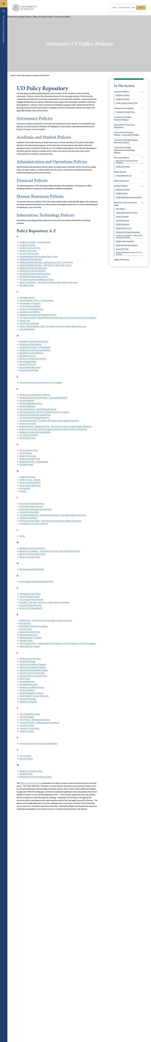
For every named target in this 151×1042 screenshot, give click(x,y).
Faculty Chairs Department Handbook (34, 395)
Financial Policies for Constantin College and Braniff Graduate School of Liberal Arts (53, 429)
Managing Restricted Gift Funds (32, 548)
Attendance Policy (26, 285)
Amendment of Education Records (33, 277)
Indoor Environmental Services (31, 503)
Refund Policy (25, 623)
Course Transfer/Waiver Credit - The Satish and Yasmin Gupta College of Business (52, 326)
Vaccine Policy (25, 756)
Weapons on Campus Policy (30, 771)
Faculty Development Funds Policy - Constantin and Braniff (43, 398)
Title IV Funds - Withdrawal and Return (34, 720)
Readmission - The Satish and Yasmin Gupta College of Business (45, 620)
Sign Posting (24, 679)
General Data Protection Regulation (124, 126)
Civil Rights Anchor (27, 298)
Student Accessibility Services (31, 687)
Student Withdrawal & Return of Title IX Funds (129, 253)
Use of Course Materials (29, 323)
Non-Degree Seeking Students (31, 569)
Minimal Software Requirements (32, 554)
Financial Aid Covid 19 (124, 228)
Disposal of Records (27, 364)
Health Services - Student (29, 480)
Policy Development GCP (29, 597)
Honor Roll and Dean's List (29, 485)
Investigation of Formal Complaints (33, 524)
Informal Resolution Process (31, 506)
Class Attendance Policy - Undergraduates (36, 300)
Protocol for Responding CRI (31, 608)
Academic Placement (28, 251)
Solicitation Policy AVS (28, 684)
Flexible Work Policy (27, 438)
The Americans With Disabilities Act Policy (36, 279)
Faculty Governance (123, 167)
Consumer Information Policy (31, 309)
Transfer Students (26, 731)
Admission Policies (123, 189)
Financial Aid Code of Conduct (126, 213)
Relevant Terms (25, 629)
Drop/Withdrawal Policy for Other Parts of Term (38, 256)
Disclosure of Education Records (32, 359)
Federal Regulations (27, 406)
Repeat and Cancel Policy (29, 632)
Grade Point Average (27, 456)
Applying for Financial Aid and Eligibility (35, 432)
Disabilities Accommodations (31, 353)
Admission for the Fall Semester (32, 271)
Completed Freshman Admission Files (34, 274)
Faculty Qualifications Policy (30, 403)
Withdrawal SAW (26, 774)
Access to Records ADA (29, 254)
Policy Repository (121, 180)
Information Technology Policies (45, 214)
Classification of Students (30, 303)
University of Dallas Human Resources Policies (126, 141)
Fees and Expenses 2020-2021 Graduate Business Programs (44, 412)
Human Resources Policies (40, 196)
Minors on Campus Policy (29, 557)
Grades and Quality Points (29, 459)
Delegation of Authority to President (33, 341)
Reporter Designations (28, 635)
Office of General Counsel (30, 783)
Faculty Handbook (26, 401)
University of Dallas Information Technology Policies (124, 150)
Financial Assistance (27, 423)
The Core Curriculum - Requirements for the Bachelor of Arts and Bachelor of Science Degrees (57, 318)
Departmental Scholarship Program (33, 670)
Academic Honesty (122, 99)
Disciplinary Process (27, 356)
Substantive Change (27, 699)
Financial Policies (32, 180)
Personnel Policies (121, 157)
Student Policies (121, 185)
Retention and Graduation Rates (125, 203)
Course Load (24, 321)
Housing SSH (24, 488)
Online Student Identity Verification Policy (36, 581)
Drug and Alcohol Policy (28, 370)
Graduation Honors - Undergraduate (33, 462)
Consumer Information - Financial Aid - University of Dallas (129, 236)
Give (141, 7)
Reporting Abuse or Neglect (30, 638)
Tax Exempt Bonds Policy (29, 714)
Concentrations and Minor (29, 306)
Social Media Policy (27, 682)
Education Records (122, 220)
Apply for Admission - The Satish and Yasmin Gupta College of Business (48, 282)
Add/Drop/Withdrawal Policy (30, 259)
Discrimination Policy (27, 362)
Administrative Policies (124, 108)
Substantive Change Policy (125, 112)
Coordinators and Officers (29, 312)
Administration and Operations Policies (52, 161)
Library (22, 536)
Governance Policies (34, 118)
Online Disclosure (121, 259)
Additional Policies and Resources (33, 268)
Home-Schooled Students (30, 483)
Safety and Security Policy (30, 659)
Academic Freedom (123, 95)
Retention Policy (26, 641)
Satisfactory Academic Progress (32, 664)
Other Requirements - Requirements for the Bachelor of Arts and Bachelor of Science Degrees (57, 643)
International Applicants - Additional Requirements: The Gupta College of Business (52, 515)
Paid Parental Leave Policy (30, 594)
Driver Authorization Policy (30, 367)
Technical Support (26, 717)
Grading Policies (122, 193)
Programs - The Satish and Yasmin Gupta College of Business (44, 602)
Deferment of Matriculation (30, 344)
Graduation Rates (26, 465)
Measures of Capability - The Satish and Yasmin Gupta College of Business (49, 551)
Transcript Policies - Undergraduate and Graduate (39, 723)
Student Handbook (27, 690)
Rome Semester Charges (29, 646)
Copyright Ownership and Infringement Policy (37, 315)
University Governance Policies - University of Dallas (126, 133)
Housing (22, 491)
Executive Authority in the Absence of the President (40, 382)
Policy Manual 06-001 (123, 176)
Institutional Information (29, 512)
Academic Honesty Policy (29, 248)
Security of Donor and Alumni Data (33, 676)
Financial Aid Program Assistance (128, 232)
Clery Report (120, 209)
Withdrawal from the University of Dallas (35, 777)
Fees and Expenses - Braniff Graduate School (37, 409)
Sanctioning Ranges (27, 661)
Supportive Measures (28, 702)
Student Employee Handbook (31, 693)
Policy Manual (120, 171)
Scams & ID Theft (122, 249)
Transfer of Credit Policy (29, 728)
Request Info (124, 7)
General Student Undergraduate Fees (34, 418)
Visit (133, 7)
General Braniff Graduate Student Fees (35, 415)
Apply (114, 7)
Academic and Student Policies (44, 136)
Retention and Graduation (125, 241)
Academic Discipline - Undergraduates (34, 242)
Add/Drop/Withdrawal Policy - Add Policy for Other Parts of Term (45, 265)
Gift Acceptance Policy (28, 450)
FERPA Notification (122, 224)
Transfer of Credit (26, 725)
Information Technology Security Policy (35, 509)
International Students (28, 518)
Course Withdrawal (27, 329)
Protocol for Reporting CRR (30, 605)
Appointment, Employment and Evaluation (127, 162)
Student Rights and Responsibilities (129, 197)
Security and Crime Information (32, 673)
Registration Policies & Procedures (33, 626)
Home (13, 75)
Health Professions (27, 477)
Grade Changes (25, 453)
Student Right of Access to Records (34, 696)
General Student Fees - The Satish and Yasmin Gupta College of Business (49, 421)
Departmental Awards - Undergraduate (34, 347)
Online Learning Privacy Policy (127, 103)
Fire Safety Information (28, 435)
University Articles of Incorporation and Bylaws (38, 743)
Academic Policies (121, 91)
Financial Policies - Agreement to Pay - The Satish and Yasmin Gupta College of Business (55, 426)
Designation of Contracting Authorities (35, 350)
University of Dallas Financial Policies (122, 118)
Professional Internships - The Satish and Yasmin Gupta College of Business (50, 521)
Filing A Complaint (122, 217)
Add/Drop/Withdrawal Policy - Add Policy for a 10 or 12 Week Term (46, 262)
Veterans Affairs (26, 759)
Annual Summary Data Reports (126, 245)
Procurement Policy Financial (31, 599)
